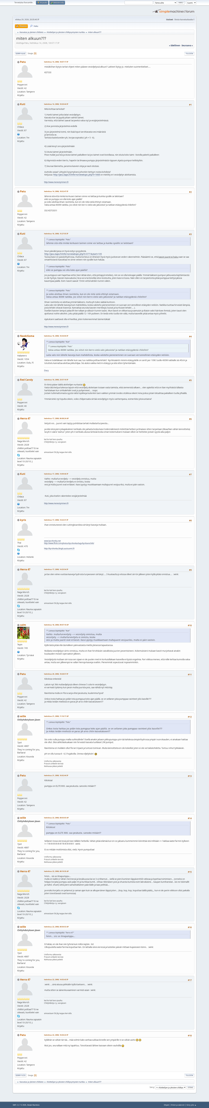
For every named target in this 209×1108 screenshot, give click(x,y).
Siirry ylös (20, 1075)
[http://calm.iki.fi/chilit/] (18, 651)
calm (23, 624)
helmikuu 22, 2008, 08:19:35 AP (56, 871)
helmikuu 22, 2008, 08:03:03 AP (56, 817)
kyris (23, 520)
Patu (23, 62)
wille (23, 716)
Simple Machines (33, 1105)
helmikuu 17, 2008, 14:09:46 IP (56, 474)
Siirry (152, 1087)
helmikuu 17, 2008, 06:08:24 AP (56, 418)
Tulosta (189, 53)
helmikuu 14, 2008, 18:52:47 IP (56, 191)
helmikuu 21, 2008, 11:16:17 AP (56, 716)
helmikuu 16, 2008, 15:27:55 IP (56, 233)
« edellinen (174, 45)
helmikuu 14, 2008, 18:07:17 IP (56, 62)
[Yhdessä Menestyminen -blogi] (18, 134)
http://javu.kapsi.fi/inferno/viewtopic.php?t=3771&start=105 (73, 254)
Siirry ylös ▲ (191, 1105)
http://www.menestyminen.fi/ (56, 182)
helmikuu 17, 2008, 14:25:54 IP (56, 569)
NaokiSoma (27, 336)
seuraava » (187, 45)
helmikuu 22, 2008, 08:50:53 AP (56, 927)
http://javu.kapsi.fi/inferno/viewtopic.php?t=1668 (76, 174)
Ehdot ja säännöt (178, 1105)
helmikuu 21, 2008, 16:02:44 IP (56, 775)
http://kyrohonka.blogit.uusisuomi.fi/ (59, 548)
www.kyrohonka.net (52, 541)
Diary (46, 370)
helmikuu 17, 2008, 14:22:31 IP (56, 520)
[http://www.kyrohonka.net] (18, 553)
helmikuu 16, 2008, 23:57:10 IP (56, 379)
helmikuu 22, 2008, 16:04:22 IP (56, 1035)
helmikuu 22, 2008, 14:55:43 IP (56, 979)
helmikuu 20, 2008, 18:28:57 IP (56, 674)
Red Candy (26, 379)
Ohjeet (166, 1105)
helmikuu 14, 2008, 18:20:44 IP (56, 104)
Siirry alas (20, 53)
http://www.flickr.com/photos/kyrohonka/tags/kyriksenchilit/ (69, 543)
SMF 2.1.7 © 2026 (19, 1105)
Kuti (22, 104)
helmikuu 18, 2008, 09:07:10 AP (56, 625)
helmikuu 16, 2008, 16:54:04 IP (56, 336)
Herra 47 (25, 418)
